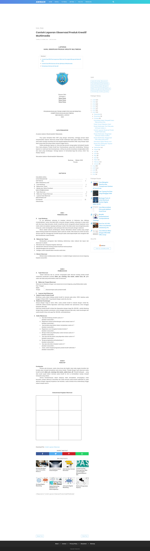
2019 (94, 166)
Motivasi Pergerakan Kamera (82, 486)
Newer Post (40, 536)
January (96, 164)
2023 (94, 106)
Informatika (105, 83)
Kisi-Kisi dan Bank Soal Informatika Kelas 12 (41, 470)
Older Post (84, 536)
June (95, 153)
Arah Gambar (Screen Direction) (69, 469)
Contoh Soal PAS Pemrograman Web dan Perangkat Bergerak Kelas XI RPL (61, 60)
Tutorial (64, 1)
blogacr (104, 81)
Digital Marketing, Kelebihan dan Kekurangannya (54, 488)
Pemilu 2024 (94, 88)
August (96, 149)
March (96, 159)
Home (50, 1)
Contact (64, 543)
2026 (94, 100)
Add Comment (52, 39)
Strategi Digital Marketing (40, 485)
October (96, 118)
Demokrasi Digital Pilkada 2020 (103, 141)
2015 (94, 172)
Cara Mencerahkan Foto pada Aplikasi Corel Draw (105, 209)
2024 (94, 104)
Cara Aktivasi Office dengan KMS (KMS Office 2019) (105, 232)
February (96, 162)
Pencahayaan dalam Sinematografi (55, 469)
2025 (94, 102)
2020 (94, 112)
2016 (94, 170)
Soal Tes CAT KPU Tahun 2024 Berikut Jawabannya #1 (105, 225)
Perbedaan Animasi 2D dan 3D (50, 66)
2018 (94, 168)
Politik (80, 1)
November (97, 116)
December (97, 114)
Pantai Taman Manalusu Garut (102, 124)
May (95, 155)
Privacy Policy (73, 543)
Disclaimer (84, 543)
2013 (94, 174)
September (97, 147)
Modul (57, 1)
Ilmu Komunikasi (95, 83)
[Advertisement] (47, 11)
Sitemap (92, 543)
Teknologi (107, 88)
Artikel (72, 1)
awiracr (40, 2)
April (95, 157)
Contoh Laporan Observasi (52, 447)
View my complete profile (102, 248)
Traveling (88, 1)
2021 (94, 110)
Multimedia (100, 86)
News (106, 86)
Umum (106, 91)
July (95, 151)
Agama (93, 81)
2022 (94, 108)
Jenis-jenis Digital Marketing (68, 486)
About (57, 543)
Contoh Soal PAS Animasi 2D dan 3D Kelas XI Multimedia (57, 63)
